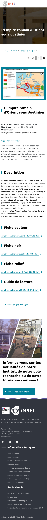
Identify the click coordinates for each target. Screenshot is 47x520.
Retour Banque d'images (16, 305)
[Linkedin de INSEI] (9, 442)
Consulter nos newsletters (17, 392)
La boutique (12, 497)
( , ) (20, 236)
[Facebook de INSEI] (2, 442)
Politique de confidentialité (18, 479)
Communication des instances (19, 461)
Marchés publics (13, 464)
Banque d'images (27, 51)
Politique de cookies (15, 483)
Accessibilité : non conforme (18, 472)
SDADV (14, 51)
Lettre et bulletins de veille (18, 493)
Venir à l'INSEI (13, 454)
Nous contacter (13, 457)
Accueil (4, 51)
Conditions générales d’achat (18, 468)
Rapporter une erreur (10, 141)
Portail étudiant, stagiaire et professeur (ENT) (25, 508)
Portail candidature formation (19, 504)
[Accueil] (12, 3)
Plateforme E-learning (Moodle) (19, 501)
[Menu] (44, 3)
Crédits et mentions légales (18, 475)
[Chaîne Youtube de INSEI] (17, 442)
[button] (28, 58)
